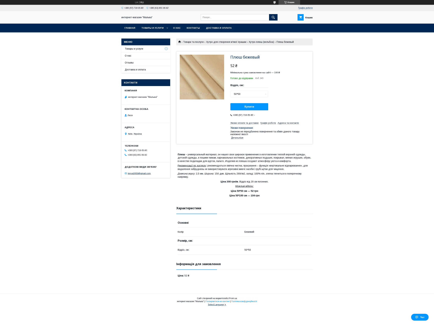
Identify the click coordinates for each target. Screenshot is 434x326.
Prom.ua (233, 298)
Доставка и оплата (219, 28)
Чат (422, 317)
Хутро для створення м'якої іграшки (226, 42)
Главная (129, 28)
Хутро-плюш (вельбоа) (261, 42)
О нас (177, 28)
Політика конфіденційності (244, 301)
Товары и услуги (152, 28)
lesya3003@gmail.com (139, 173)
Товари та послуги (193, 42)
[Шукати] (273, 17)
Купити (249, 106)
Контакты (193, 28)
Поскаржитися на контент (217, 301)
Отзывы (129, 62)
